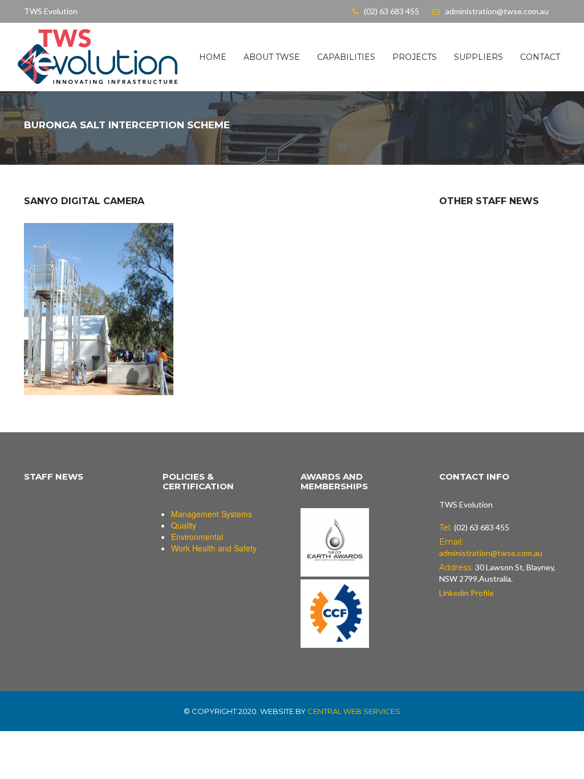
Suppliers (478, 57)
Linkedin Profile (466, 593)
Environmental (197, 536)
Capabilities (346, 57)
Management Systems (211, 514)
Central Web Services (353, 711)
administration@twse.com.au (497, 11)
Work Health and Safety (214, 548)
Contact (540, 57)
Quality (183, 525)
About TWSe (272, 57)
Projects (414, 57)
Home (212, 57)
